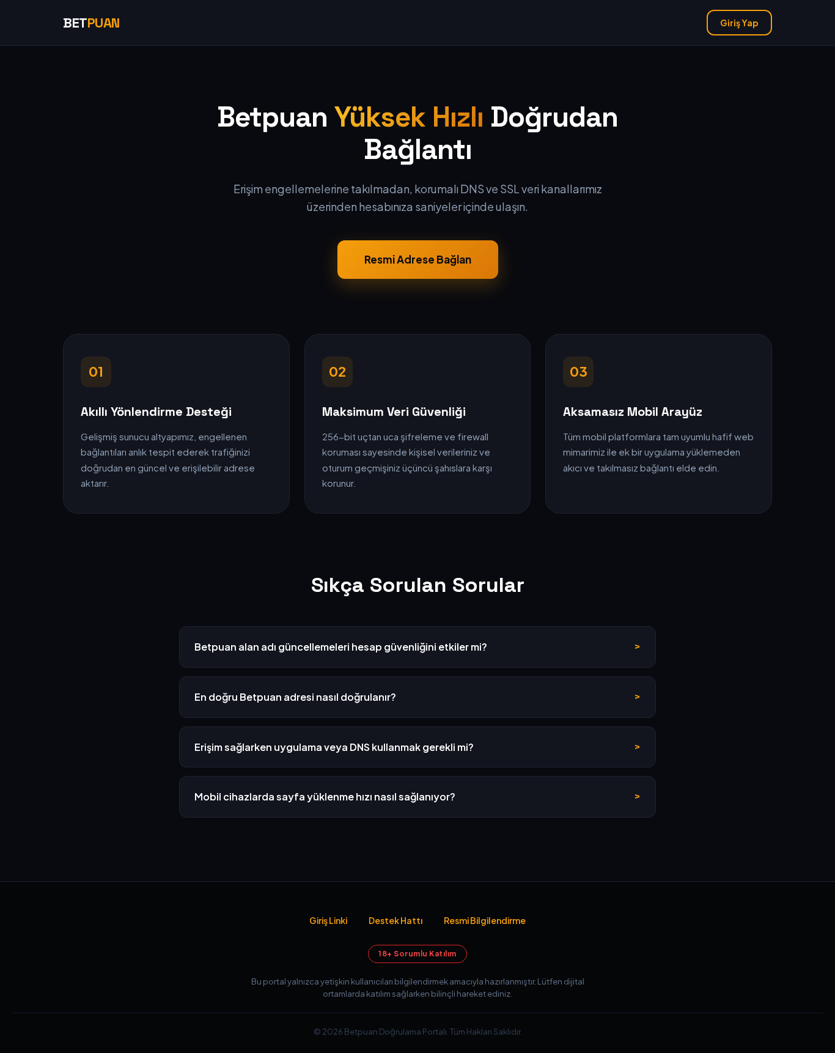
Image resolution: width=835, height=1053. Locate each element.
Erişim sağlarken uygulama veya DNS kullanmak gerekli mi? (334, 747)
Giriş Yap (739, 22)
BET (91, 22)
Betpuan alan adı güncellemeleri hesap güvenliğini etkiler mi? (340, 646)
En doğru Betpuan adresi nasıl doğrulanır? (295, 696)
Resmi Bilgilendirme (485, 920)
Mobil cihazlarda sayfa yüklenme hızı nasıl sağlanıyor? (324, 796)
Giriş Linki (328, 920)
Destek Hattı (395, 920)
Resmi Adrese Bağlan (417, 259)
